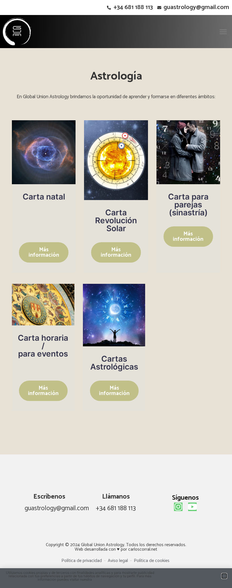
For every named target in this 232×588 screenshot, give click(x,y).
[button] (223, 31)
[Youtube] (192, 507)
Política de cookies (108, 579)
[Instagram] (178, 507)
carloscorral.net (142, 549)
